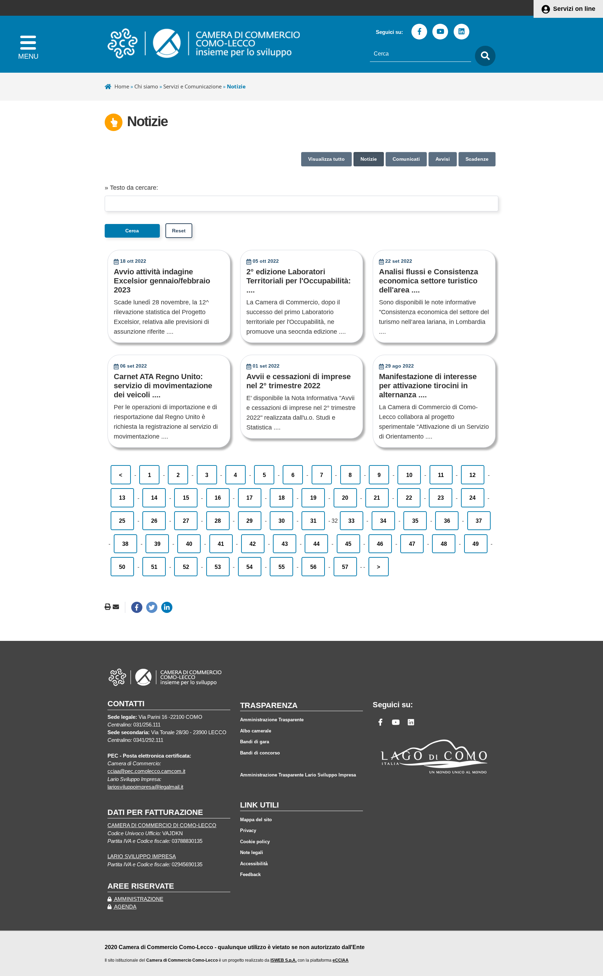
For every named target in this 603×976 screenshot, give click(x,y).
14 (154, 497)
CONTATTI (125, 703)
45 (348, 544)
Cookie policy (255, 841)
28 (218, 521)
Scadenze (477, 159)
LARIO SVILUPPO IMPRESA (141, 856)
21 (377, 497)
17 (249, 497)
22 (409, 497)
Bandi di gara (254, 741)
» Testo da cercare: (131, 187)
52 (186, 567)
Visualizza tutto (326, 159)
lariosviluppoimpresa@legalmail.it (145, 787)
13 (122, 497)
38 (125, 544)
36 (447, 521)
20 (345, 497)
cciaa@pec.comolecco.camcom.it (146, 771)
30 (281, 521)
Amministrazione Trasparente (272, 719)
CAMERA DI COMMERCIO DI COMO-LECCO (161, 825)
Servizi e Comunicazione (192, 86)
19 (313, 497)
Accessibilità (254, 863)
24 (472, 497)
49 (475, 544)
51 (154, 567)
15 (186, 497)
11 (441, 475)
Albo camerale (255, 730)
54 (249, 567)
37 (479, 521)
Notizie (368, 159)
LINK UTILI (259, 805)
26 (154, 521)
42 (253, 544)
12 (472, 475)
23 (441, 497)
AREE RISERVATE (140, 886)
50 (122, 567)
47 (412, 544)
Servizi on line (574, 8)
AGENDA (124, 907)
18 (281, 497)
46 (380, 544)
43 (285, 544)
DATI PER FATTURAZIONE (155, 812)
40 (189, 544)
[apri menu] (28, 44)
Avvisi (443, 159)
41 (221, 544)
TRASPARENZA (269, 705)
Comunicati (406, 159)
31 (313, 521)
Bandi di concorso (260, 753)
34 (383, 521)
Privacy (248, 830)
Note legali (251, 852)
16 (218, 497)
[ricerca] (483, 56)
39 (157, 544)
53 (218, 567)
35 (415, 521)
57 (345, 567)
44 (316, 544)
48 (444, 544)
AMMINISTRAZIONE (138, 899)
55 (281, 567)
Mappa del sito (256, 819)
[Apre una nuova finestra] (136, 607)
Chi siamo (146, 86)
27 (186, 521)
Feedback (250, 874)
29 (249, 521)
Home (121, 86)
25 (122, 521)
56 (313, 567)
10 (409, 475)
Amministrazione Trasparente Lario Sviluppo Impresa (298, 775)
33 (351, 521)
